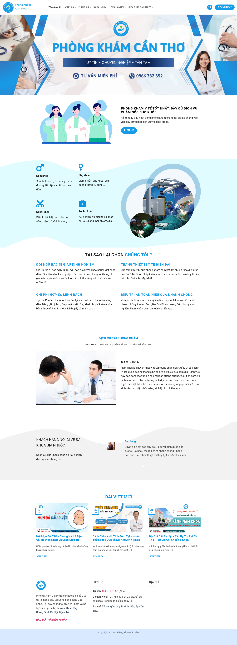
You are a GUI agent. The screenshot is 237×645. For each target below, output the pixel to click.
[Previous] (99, 448)
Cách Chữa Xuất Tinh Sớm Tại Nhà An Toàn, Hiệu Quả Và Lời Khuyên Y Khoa (116, 538)
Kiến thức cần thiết (139, 7)
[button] (209, 7)
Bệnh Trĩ (64, 612)
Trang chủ (55, 7)
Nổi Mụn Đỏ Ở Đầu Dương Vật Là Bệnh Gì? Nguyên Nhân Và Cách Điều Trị (59, 538)
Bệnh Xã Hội (117, 7)
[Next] (194, 448)
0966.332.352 (110, 591)
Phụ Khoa (84, 7)
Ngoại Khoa (100, 7)
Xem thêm (42, 556)
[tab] (91, 345)
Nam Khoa (68, 7)
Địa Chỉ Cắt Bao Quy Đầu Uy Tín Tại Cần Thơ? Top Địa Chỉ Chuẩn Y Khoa (173, 538)
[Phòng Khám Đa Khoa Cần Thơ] (23, 7)
